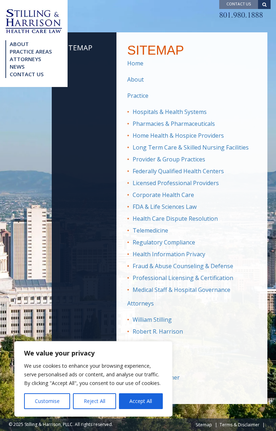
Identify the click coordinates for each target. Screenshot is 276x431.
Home (135, 63)
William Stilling (152, 320)
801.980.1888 (241, 14)
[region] (93, 379)
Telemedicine (150, 230)
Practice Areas (31, 51)
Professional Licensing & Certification (183, 278)
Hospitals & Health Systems (170, 112)
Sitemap (204, 425)
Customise (47, 401)
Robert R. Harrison (158, 331)
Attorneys (25, 59)
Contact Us (26, 74)
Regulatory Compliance (164, 242)
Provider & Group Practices (169, 159)
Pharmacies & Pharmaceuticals (174, 124)
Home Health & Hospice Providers (178, 135)
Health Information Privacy (169, 254)
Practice (137, 96)
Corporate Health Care (163, 195)
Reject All (94, 401)
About (19, 43)
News (17, 66)
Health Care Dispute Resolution (175, 219)
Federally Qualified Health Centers (178, 171)
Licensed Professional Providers (176, 183)
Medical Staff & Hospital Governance (181, 290)
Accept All (140, 401)
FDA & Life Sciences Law (165, 207)
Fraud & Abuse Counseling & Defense (183, 266)
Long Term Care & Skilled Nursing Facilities (191, 147)
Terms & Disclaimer (239, 425)
